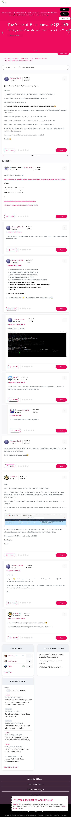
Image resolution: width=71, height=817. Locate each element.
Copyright (40, 815)
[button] (64, 9)
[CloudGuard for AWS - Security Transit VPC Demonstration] (3, 156)
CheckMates (7, 58)
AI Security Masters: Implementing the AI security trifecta (17, 750)
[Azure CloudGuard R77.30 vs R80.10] (67, 156)
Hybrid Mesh (24, 58)
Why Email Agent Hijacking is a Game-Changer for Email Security (17, 739)
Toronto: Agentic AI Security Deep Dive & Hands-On (17, 715)
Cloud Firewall (34, 58)
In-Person (8, 709)
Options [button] (67, 59)
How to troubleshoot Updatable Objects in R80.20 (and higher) (20, 201)
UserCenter (63, 815)
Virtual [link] (14, 690)
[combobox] (43, 67)
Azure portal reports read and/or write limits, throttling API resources (21, 205)
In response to (14, 232)
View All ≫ (7, 672)
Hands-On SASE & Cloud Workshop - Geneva (14, 760)
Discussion (43, 58)
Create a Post (63, 53)
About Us (56, 815)
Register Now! (15, 35)
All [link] (8, 690)
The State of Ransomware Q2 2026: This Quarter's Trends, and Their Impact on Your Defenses (18, 702)
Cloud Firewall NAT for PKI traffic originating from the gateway (51, 656)
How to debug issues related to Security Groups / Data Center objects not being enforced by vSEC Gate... (35, 179)
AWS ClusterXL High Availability (50, 667)
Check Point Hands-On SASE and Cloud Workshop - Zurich (17, 727)
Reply (61, 150)
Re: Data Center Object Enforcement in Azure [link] (18, 60)
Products (15, 58)
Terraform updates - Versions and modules (50, 662)
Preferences (65, 18)
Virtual (7, 695)
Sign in (15, 804)
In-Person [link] (22, 690)
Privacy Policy (13, 15)
